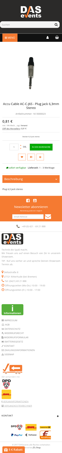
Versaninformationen (15, 401)
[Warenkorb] (56, 37)
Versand (24, 125)
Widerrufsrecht (14, 333)
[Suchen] (56, 24)
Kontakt (8, 345)
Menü (11, 37)
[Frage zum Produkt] (40, 157)
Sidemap (9, 354)
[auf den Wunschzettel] (22, 157)
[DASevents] (31, 12)
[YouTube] (35, 200)
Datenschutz (12, 328)
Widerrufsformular (15, 337)
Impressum (10, 320)
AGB (7, 324)
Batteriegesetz (13, 341)
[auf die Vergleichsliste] (31, 157)
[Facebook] (28, 200)
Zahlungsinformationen (19, 350)
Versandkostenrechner (18, 405)
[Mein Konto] (47, 37)
